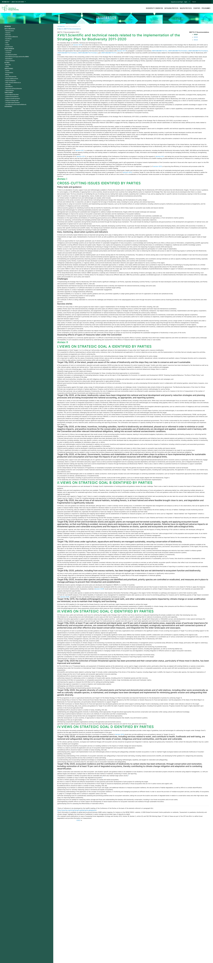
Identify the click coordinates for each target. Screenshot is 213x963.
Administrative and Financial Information (13, 88)
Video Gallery (8, 64)
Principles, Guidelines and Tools (11, 78)
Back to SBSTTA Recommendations (70, 29)
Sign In (181, 2)
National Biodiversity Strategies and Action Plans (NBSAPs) (17, 56)
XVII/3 (196, 40)
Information (8, 26)
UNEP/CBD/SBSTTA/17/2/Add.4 (88, 53)
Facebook (7, 45)
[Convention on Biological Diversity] (10, 8)
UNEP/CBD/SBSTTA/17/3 (109, 53)
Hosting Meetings (8, 106)
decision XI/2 (80, 150)
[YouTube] (198, 26)
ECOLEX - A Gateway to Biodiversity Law (13, 82)
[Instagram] (206, 26)
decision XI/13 (77, 45)
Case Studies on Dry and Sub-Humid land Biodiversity (15, 104)
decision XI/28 (99, 589)
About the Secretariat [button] (18, 2)
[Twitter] (202, 26)
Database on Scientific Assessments (12, 98)
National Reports (8, 58)
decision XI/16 (119, 734)
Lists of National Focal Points (11, 54)
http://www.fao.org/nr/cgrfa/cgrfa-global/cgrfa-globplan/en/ (77, 810)
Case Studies (8, 84)
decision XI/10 (157, 166)
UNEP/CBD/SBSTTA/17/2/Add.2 (198, 51)
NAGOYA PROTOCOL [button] (186, 8)
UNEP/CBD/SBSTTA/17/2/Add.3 (67, 53)
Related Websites (9, 86)
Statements (7, 33)
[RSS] (208, 26)
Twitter (6, 43)
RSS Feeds (7, 41)
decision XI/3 (81, 156)
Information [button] (5, 2)
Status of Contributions (10, 60)
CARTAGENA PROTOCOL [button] (171, 8)
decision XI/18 (127, 172)
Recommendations (9, 72)
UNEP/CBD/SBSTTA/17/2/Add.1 (177, 51)
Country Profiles (8, 51)
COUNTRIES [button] (196, 8)
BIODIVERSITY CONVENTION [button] (154, 8)
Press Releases (8, 39)
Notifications (8, 35)
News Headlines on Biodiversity (11, 37)
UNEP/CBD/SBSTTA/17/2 (159, 51)
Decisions (7, 70)
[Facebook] (200, 26)
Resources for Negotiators (10, 80)
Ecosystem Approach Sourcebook (11, 94)
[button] (187, 2)
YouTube (7, 66)
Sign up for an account (175, 2)
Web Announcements (9, 31)
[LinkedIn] (204, 26)
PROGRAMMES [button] (206, 8)
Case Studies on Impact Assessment (12, 102)
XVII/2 (196, 37)
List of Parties (8, 52)
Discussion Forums (9, 47)
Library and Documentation (10, 76)
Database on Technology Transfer (12, 100)
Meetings (7, 74)
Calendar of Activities (9, 90)
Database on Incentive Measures (11, 96)
